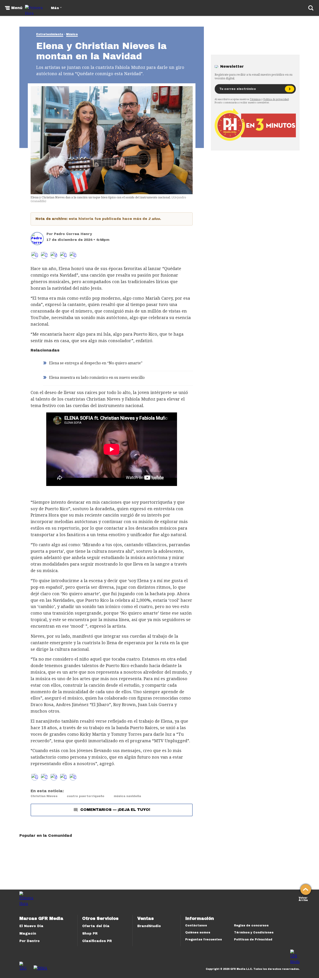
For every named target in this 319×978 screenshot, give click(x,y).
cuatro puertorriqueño (85, 796)
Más (55, 8)
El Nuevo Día (31, 926)
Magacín (27, 933)
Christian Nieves (44, 796)
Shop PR (90, 933)
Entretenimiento (49, 34)
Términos (255, 99)
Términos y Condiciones (253, 932)
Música (72, 34)
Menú (16, 8)
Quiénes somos (197, 932)
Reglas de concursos (251, 925)
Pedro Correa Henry (73, 234)
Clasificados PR (97, 941)
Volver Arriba (303, 899)
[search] (310, 8)
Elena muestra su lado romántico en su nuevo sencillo (97, 377)
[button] (44, 255)
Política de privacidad (276, 99)
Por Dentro (29, 941)
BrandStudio (149, 926)
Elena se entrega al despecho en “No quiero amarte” (95, 363)
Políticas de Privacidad (253, 939)
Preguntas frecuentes (203, 939)
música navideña (127, 796)
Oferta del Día (96, 926)
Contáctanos (196, 925)
